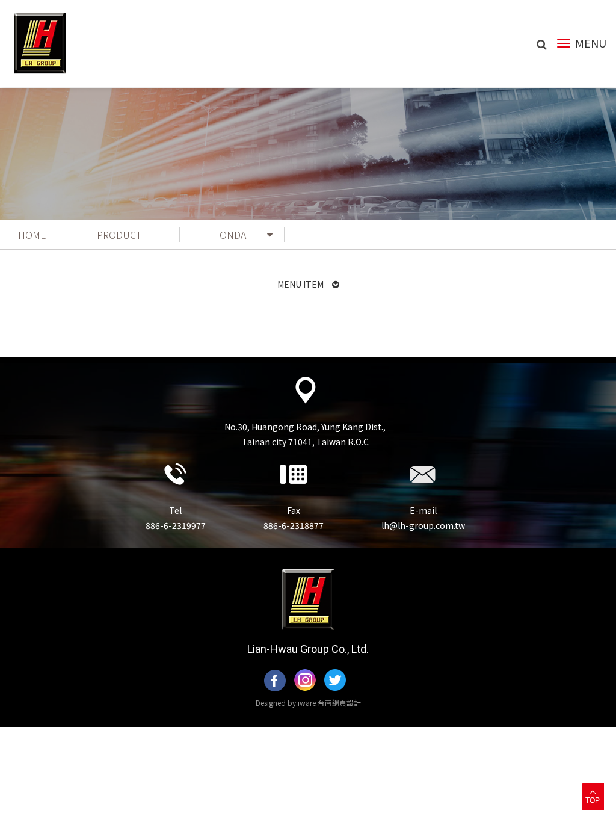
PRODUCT (119, 234)
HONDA (229, 234)
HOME (32, 234)
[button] (592, 796)
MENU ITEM (304, 284)
